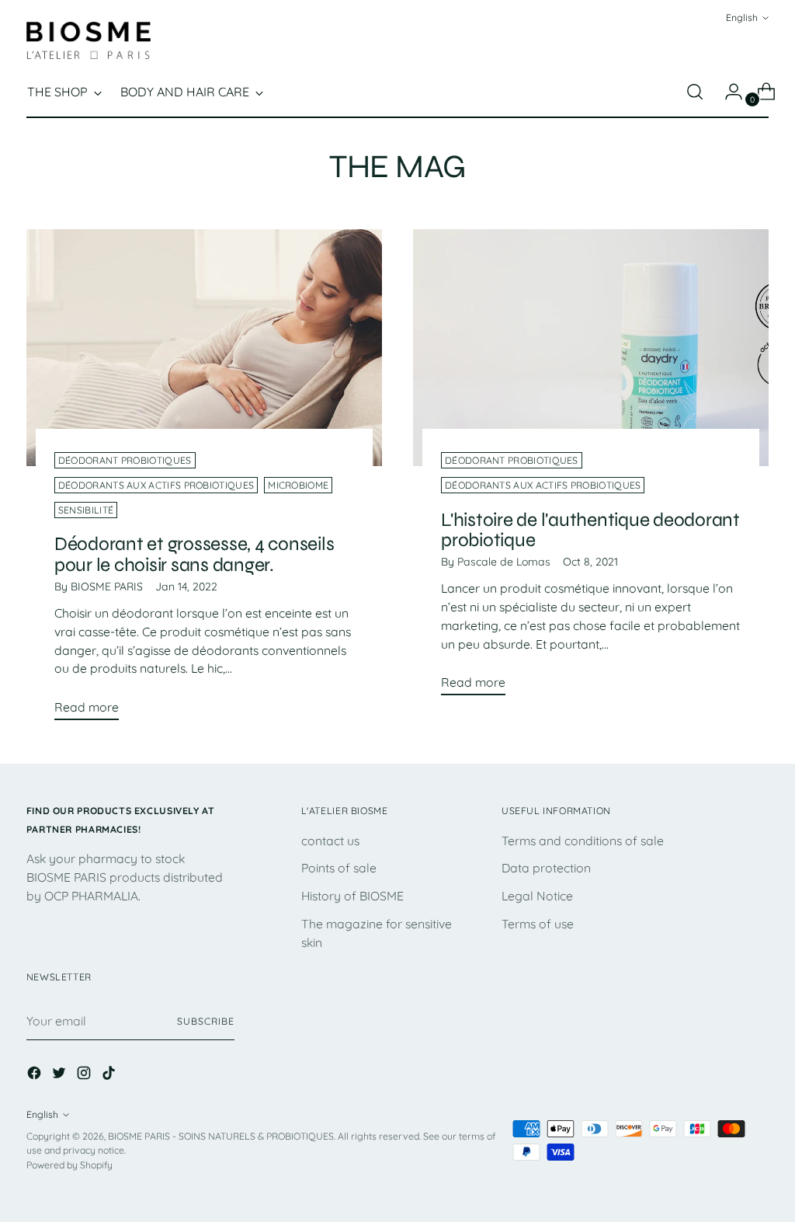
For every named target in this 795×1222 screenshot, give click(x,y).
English (742, 17)
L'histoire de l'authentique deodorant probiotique (590, 530)
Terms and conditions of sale (583, 840)
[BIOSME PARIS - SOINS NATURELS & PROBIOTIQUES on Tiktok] (110, 1075)
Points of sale (339, 868)
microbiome (298, 485)
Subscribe (205, 1021)
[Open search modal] (694, 91)
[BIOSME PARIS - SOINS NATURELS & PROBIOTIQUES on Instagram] (85, 1075)
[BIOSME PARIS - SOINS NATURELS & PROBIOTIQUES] (88, 40)
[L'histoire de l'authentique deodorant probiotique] (591, 347)
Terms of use (538, 923)
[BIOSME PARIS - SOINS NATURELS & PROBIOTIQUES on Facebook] (35, 1075)
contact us (330, 840)
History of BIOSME (352, 895)
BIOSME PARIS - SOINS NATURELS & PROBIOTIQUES (221, 1136)
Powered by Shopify (69, 1165)
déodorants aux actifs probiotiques (156, 485)
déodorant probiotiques (125, 460)
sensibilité (85, 510)
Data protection (546, 868)
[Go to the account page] (727, 91)
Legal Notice (537, 895)
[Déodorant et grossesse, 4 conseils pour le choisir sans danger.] (204, 347)
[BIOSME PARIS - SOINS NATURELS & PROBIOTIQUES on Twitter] (60, 1075)
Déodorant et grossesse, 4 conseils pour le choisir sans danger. (194, 554)
